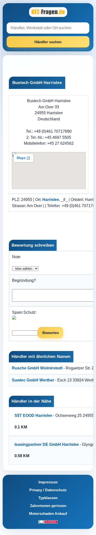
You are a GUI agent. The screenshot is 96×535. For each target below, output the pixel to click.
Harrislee (50, 199)
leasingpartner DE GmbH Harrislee (47, 444)
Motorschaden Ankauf (48, 513)
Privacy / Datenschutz (48, 490)
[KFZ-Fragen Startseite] (48, 12)
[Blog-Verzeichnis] (48, 521)
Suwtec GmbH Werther (33, 380)
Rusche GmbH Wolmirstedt (37, 368)
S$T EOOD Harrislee (33, 415)
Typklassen (48, 498)
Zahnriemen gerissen (48, 506)
